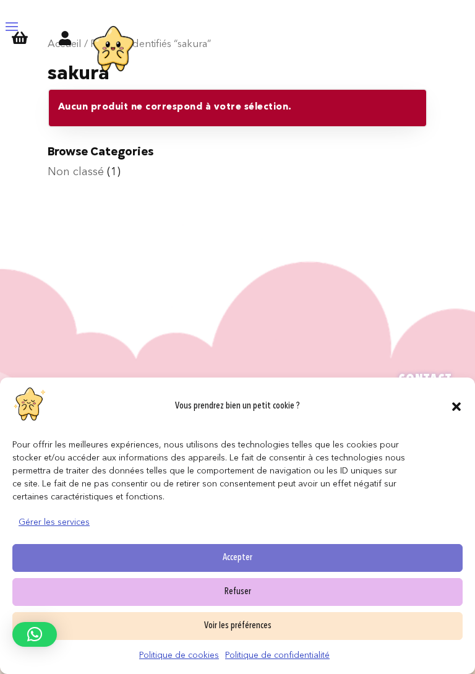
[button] (456, 406)
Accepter (237, 558)
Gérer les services (54, 522)
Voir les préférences (238, 626)
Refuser (238, 592)
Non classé (76, 172)
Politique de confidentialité (277, 655)
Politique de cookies (179, 655)
